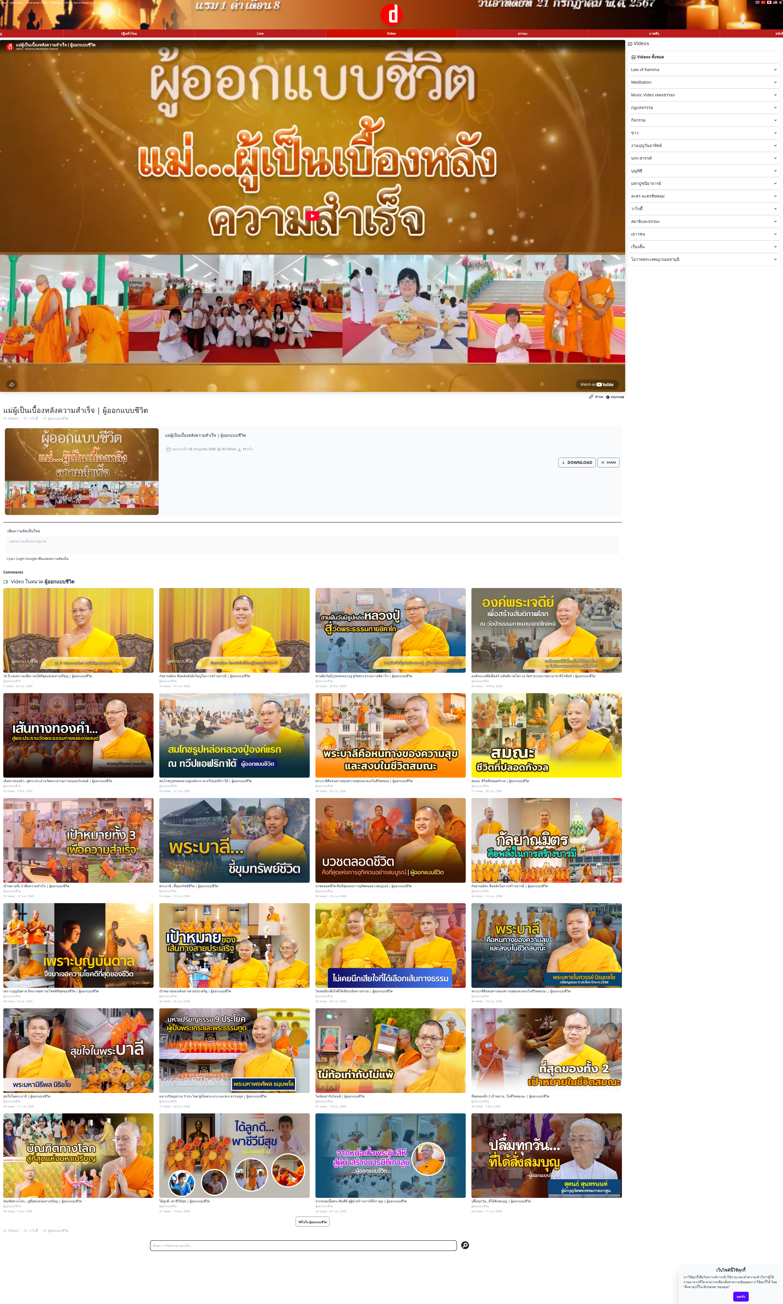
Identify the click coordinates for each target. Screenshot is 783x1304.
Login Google (26, 558)
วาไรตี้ (33, 418)
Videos (13, 418)
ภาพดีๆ (654, 33)
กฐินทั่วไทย (129, 33)
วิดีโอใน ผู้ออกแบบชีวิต (312, 1222)
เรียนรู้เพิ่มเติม (722, 1296)
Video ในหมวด (42, 581)
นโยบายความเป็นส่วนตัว (748, 1287)
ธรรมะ (523, 33)
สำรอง (599, 397)
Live (260, 33)
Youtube (617, 397)
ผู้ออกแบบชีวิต (58, 418)
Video (391, 33)
